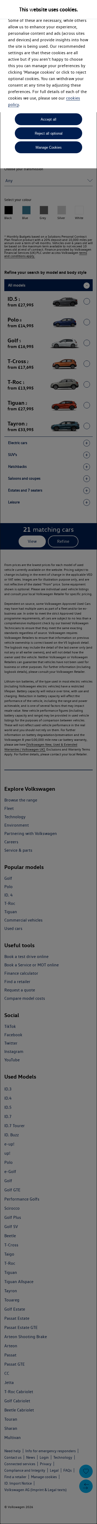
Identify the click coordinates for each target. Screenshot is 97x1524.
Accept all (48, 119)
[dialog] (48, 762)
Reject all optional (49, 133)
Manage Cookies (49, 147)
